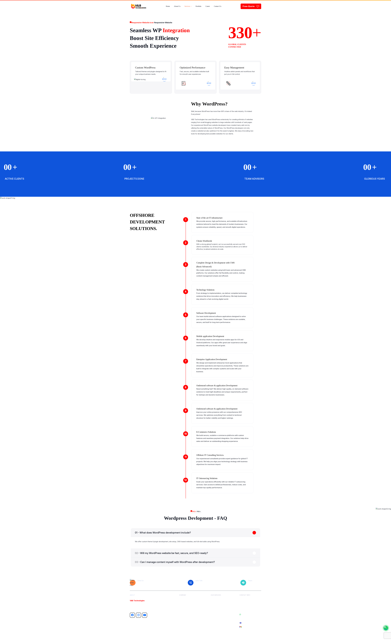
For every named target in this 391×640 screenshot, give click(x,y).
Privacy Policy (215, 620)
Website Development (186, 600)
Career (213, 604)
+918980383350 (246, 618)
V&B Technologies (137, 601)
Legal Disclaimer (216, 616)
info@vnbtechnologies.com (251, 627)
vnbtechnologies (149, 636)
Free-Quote (249, 6)
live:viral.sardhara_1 (248, 623)
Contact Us (214, 608)
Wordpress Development (187, 612)
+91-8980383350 (247, 614)
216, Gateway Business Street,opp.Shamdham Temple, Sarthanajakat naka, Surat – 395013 (250, 604)
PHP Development (185, 604)
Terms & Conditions (217, 612)
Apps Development (185, 608)
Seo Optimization (184, 616)
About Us (214, 600)
